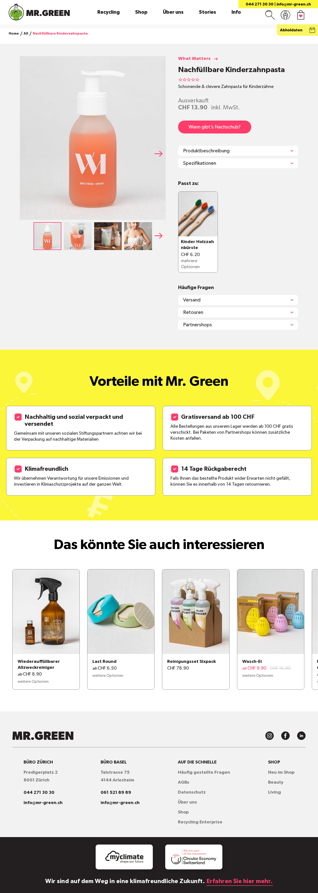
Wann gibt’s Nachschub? (215, 127)
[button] (160, 153)
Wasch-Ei (252, 661)
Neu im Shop (281, 772)
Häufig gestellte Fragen (204, 772)
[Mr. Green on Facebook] (285, 735)
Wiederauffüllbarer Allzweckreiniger (39, 664)
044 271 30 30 (260, 4)
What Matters (194, 58)
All (26, 33)
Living (274, 792)
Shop (141, 12)
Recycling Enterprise (200, 822)
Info (236, 12)
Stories (207, 12)
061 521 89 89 (116, 792)
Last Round (104, 661)
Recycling (108, 12)
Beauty (275, 782)
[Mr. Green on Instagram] (269, 735)
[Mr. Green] (39, 12)
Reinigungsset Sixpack (191, 661)
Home (14, 33)
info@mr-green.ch (294, 4)
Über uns (173, 12)
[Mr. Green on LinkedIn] (301, 735)
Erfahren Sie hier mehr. (239, 881)
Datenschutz (192, 792)
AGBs (183, 782)
